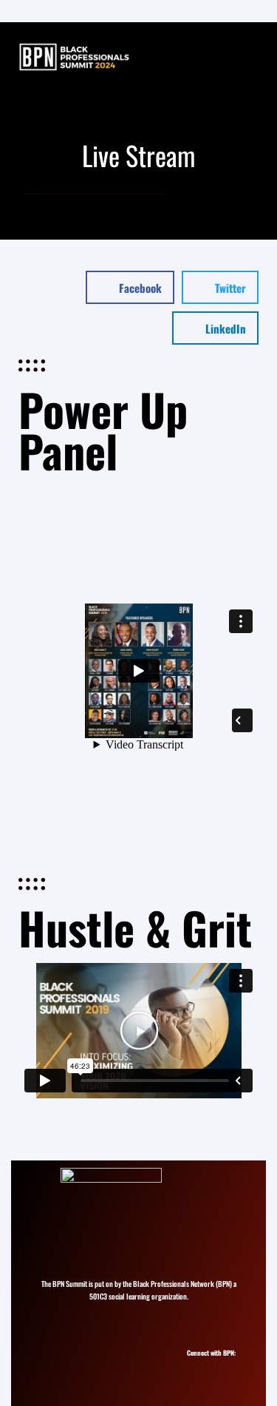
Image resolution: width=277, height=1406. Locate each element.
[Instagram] (195, 1366)
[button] (130, 287)
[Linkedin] (209, 1366)
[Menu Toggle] (250, 57)
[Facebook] (222, 1366)
